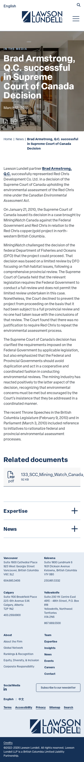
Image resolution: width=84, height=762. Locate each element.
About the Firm (13, 641)
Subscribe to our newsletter (58, 687)
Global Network (13, 647)
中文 (21, 699)
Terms (8, 707)
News (20, 139)
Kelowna (49, 558)
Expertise (50, 641)
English (10, 5)
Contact (49, 674)
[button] (78, 5)
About (8, 635)
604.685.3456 (12, 580)
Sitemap (54, 707)
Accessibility (23, 707)
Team (47, 635)
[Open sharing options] (14, 121)
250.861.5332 (52, 580)
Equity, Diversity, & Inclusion (21, 660)
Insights (50, 648)
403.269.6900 (12, 615)
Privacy (41, 707)
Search (68, 707)
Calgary (9, 592)
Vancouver (11, 558)
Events (49, 661)
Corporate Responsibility (19, 666)
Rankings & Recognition (18, 654)
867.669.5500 (52, 623)
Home (8, 139)
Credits (8, 742)
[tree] (42, 520)
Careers (49, 667)
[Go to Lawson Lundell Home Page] (42, 16)
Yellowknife (51, 592)
